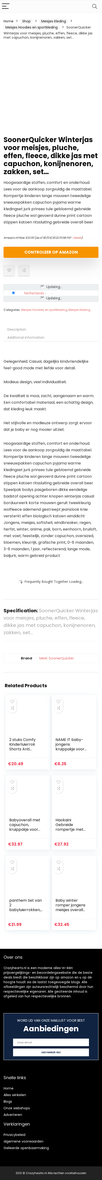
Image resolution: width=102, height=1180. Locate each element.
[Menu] (5, 6)
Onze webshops (17, 1108)
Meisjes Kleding (53, 21)
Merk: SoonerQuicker (56, 658)
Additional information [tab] (25, 337)
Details (77, 238)
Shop (26, 21)
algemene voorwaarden (23, 1141)
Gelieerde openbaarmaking (26, 1148)
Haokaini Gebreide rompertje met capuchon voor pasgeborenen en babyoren (72, 831)
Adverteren (13, 1114)
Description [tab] (16, 329)
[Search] (94, 6)
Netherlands (34, 293)
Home (9, 21)
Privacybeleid (14, 1134)
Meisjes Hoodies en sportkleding (31, 27)
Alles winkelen (15, 1095)
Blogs (8, 1101)
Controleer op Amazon (51, 252)
